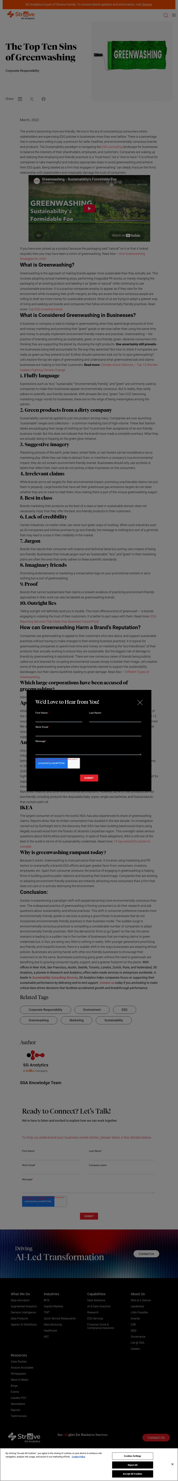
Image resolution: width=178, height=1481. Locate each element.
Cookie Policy (78, 1456)
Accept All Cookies (132, 1474)
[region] (89, 1464)
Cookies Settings (132, 1456)
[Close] (172, 1464)
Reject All (132, 1465)
